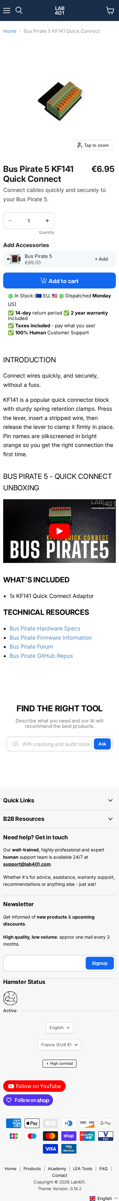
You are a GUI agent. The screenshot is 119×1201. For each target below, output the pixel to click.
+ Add (101, 259)
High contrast (59, 1063)
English (57, 1027)
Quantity (46, 232)
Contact (59, 1175)
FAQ (103, 1168)
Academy (57, 1168)
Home (10, 31)
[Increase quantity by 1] (47, 220)
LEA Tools (82, 1168)
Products (32, 1168)
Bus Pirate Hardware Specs (45, 628)
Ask (102, 743)
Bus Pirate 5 (46, 256)
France (56, 1044)
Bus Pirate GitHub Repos (41, 655)
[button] (104, 1198)
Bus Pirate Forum (31, 646)
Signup (100, 963)
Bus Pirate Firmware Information (51, 637)
